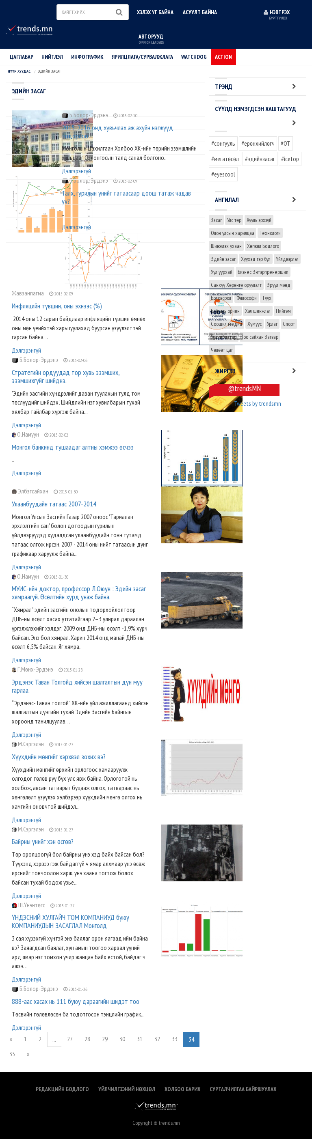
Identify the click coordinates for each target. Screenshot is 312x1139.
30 (122, 1039)
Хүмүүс (254, 323)
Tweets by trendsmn (257, 403)
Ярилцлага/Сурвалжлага (142, 56)
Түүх (266, 297)
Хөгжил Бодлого (263, 246)
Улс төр (234, 220)
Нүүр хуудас (19, 71)
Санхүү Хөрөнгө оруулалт (236, 285)
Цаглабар (21, 56)
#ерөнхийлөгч (258, 143)
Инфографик (87, 56)
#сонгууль (223, 143)
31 (140, 1039)
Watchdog (194, 56)
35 (12, 1054)
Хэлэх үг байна (155, 12)
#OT (285, 143)
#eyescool (223, 174)
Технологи (270, 233)
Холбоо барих (182, 1089)
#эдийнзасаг (260, 159)
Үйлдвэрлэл (287, 259)
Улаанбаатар (223, 336)
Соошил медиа (226, 323)
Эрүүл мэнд (278, 285)
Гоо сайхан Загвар (260, 336)
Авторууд (151, 39)
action (223, 56)
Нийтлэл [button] (52, 56)
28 (87, 1039)
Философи (246, 297)
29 (105, 1039)
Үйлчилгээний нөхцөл (126, 1089)
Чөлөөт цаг (222, 349)
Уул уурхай (221, 272)
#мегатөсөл (225, 159)
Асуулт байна (200, 12)
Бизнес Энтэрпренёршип (263, 272)
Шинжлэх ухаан (226, 246)
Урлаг (272, 323)
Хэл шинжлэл (258, 310)
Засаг (216, 220)
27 (70, 1039)
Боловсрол (221, 297)
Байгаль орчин (225, 310)
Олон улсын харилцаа (232, 233)
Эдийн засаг (223, 259)
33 (175, 1039)
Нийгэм (283, 310)
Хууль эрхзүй (259, 220)
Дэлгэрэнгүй (26, 350)
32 (157, 1039)
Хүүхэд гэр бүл (256, 259)
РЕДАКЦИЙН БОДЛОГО (62, 1089)
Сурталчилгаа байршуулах (243, 1089)
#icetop (290, 159)
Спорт (289, 323)
